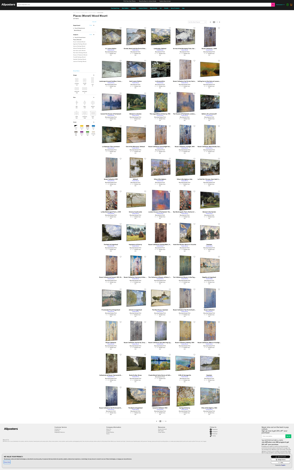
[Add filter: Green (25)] (88, 131)
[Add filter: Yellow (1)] (82, 125)
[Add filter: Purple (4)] (82, 131)
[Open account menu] (284, 5)
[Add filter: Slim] (92, 80)
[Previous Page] (210, 22)
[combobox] (144, 5)
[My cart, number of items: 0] (291, 4)
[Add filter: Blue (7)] (93, 125)
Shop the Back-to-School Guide (147, 1)
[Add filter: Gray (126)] (76, 131)
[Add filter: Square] (84, 80)
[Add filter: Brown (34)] (88, 125)
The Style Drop (115, 8)
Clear (90, 34)
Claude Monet (84, 12)
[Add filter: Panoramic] (84, 88)
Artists (78, 12)
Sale (183, 8)
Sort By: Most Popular (194, 22)
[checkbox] (76, 104)
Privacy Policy (7, 462)
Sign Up (288, 436)
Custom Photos (143, 8)
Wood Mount (100, 12)
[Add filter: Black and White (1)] (76, 125)
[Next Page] (219, 22)
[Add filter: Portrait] (76, 80)
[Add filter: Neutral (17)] (93, 131)
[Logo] (8, 4)
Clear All (94, 21)
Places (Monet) (92, 12)
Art (74, 12)
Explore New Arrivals (165, 1)
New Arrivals (153, 8)
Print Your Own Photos (129, 1)
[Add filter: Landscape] (77, 88)
